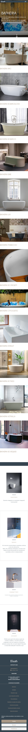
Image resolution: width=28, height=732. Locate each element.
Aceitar (14, 721)
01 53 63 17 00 (14, 670)
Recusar (14, 725)
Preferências (14, 728)
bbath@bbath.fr (14, 668)
